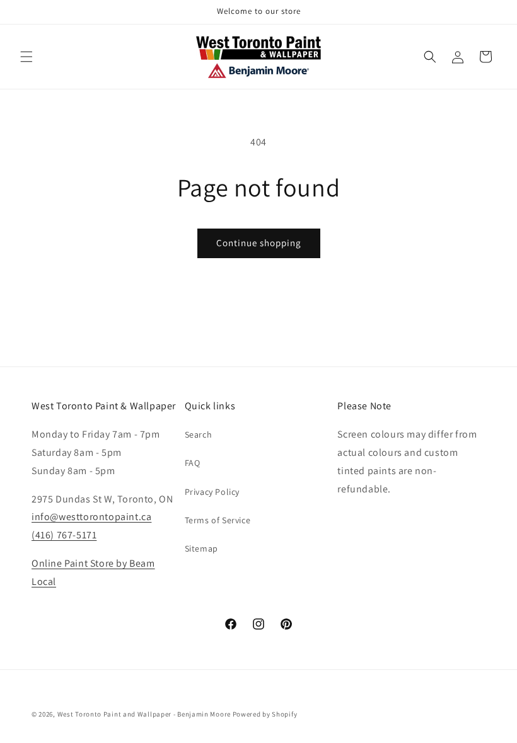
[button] (26, 57)
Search (198, 434)
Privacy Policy (212, 491)
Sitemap (201, 548)
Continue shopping (258, 243)
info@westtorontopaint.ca (91, 516)
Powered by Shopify (265, 714)
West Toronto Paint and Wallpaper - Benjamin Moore (144, 714)
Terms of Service (218, 520)
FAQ (192, 462)
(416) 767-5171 (64, 535)
